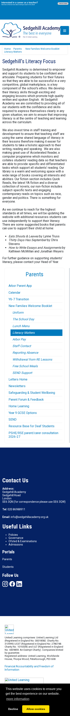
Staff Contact (21, 346)
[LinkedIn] (19, 584)
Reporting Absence (25, 352)
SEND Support (22, 373)
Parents (7, 559)
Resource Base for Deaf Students (31, 426)
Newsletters (17, 386)
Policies (13, 534)
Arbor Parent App (20, 286)
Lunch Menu (21, 326)
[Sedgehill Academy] (31, 30)
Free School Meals (25, 366)
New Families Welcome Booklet (30, 306)
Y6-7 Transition (19, 299)
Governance (16, 537)
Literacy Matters (23, 333)
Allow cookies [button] (35, 709)
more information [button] (17, 699)
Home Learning (19, 406)
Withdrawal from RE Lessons (32, 359)
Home (7, 49)
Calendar (14, 292)
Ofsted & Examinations (23, 541)
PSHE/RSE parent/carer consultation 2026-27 (33, 435)
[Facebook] (12, 584)
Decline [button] (13, 709)
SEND (13, 419)
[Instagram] (5, 584)
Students (8, 566)
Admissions (16, 544)
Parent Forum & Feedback (26, 399)
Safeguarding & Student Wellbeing (32, 393)
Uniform (18, 312)
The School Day (23, 319)
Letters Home (18, 379)
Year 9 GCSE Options (23, 413)
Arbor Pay (19, 339)
